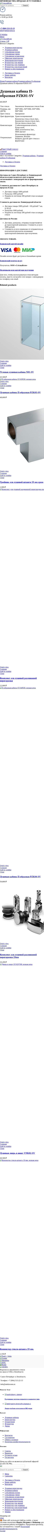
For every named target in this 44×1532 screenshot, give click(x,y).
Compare (3, 151)
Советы (8, 1451)
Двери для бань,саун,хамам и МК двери (18, 1408)
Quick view (4, 361)
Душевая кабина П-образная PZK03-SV (20, 392)
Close (2, 368)
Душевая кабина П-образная (29, 81)
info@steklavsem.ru (7, 31)
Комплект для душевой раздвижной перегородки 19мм (18, 955)
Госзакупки (9, 1457)
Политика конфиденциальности (17, 1442)
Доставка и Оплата (12, 162)
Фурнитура (9, 1424)
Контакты (9, 1435)
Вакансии (9, 1453)
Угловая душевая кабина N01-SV (17, 372)
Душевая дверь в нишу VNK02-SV (17, 1153)
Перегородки (10, 1420)
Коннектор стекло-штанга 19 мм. (17, 1349)
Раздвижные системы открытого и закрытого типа (22, 1399)
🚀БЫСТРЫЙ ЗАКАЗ (9, 149)
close (2, 1518)
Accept (2, 1531)
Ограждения (10, 1422)
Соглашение (10, 1437)
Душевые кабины (12, 1417)
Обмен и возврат (11, 1440)
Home (2, 81)
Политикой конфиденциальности (15, 1528)
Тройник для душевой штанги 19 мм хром (21, 482)
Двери (7, 1426)
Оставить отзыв (11, 1455)
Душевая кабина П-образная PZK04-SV (20, 876)
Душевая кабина (11, 81)
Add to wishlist (5, 154)
